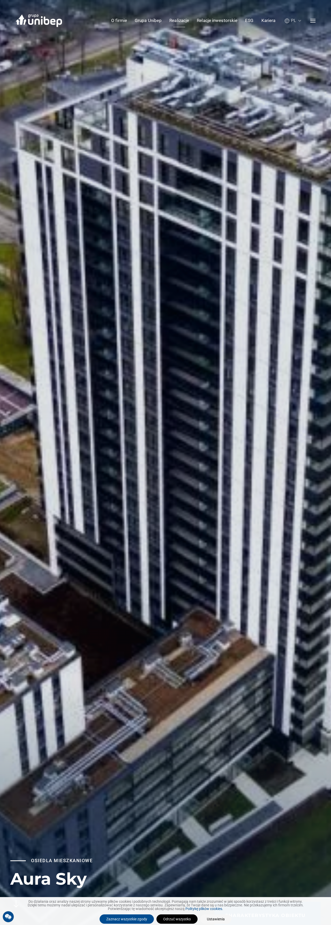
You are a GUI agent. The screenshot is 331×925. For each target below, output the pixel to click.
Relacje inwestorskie (217, 20)
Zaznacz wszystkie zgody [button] (126, 919)
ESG (249, 20)
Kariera (268, 20)
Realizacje (179, 20)
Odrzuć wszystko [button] (177, 919)
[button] (292, 20)
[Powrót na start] (39, 20)
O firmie (119, 20)
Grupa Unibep (148, 20)
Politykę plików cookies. (204, 909)
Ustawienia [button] (216, 919)
